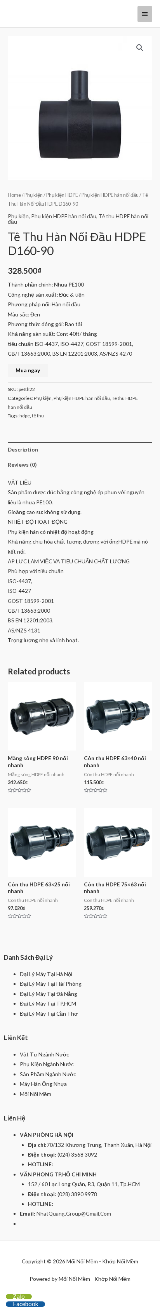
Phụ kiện (33, 195)
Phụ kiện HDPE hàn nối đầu (110, 195)
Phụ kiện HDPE (62, 195)
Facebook (25, 1303)
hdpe (24, 416)
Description (23, 449)
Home (14, 195)
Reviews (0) (22, 464)
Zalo (19, 1296)
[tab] (80, 449)
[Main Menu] (144, 14)
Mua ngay (28, 370)
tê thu (38, 416)
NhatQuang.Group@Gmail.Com (74, 1213)
